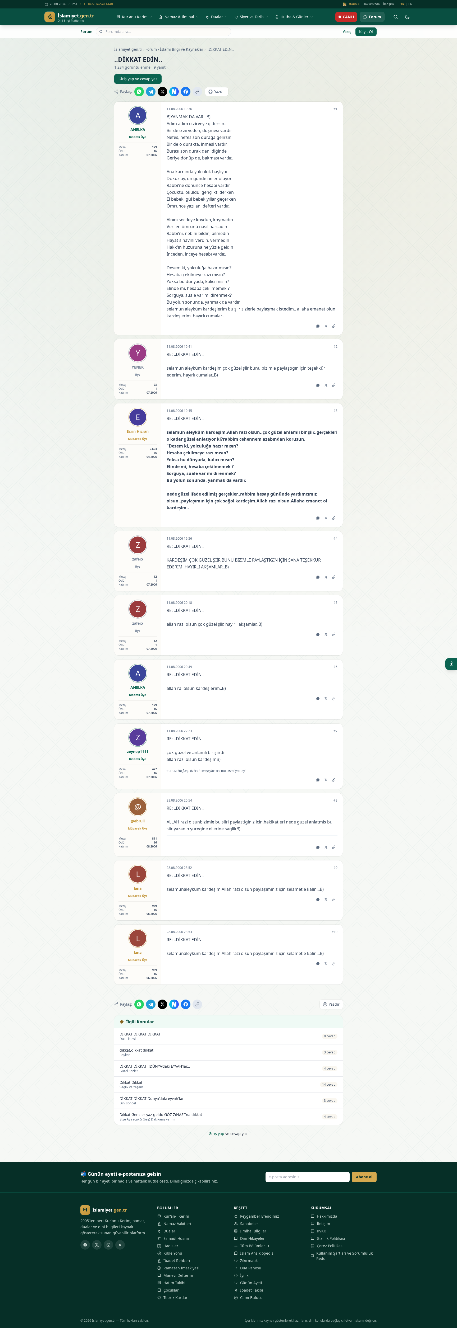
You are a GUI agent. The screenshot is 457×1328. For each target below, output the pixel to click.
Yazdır (219, 91)
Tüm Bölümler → (254, 1245)
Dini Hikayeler (252, 1238)
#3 (335, 411)
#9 (335, 868)
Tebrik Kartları (176, 1297)
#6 (335, 667)
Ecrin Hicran (138, 431)
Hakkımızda (371, 4)
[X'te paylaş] (162, 91)
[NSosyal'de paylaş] (174, 91)
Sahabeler (249, 1223)
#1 (335, 109)
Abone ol (364, 1176)
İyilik (244, 1275)
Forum (86, 31)
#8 (335, 800)
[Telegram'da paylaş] (151, 91)
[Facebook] (85, 1245)
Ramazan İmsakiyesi (181, 1267)
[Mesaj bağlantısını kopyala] (333, 326)
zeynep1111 (137, 751)
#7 (335, 731)
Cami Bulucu (251, 1297)
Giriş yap (216, 1133)
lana (137, 888)
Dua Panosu (250, 1267)
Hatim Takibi (174, 1282)
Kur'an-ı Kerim (176, 1216)
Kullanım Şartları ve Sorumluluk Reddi (344, 1256)
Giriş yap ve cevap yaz (137, 78)
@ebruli (138, 820)
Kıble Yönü (172, 1253)
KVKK (321, 1230)
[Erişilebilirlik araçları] (451, 664)
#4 (335, 538)
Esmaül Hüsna (176, 1238)
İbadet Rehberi (176, 1260)
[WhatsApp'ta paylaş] (139, 91)
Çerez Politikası (330, 1245)
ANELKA (137, 129)
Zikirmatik (249, 1260)
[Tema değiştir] (407, 17)
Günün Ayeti (251, 1282)
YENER (138, 367)
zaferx (137, 559)
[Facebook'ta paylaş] (185, 91)
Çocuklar (171, 1290)
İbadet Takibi (251, 1290)
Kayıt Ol (366, 31)
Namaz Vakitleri (177, 1223)
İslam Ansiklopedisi (257, 1253)
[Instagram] (108, 1245)
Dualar (169, 1230)
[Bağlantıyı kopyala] (197, 91)
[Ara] (395, 17)
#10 (334, 932)
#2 (335, 347)
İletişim (388, 4)
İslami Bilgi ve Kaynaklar (181, 49)
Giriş (347, 31)
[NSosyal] (120, 1245)
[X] (97, 1245)
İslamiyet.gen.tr (128, 49)
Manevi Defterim (178, 1275)
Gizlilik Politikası (331, 1238)
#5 (335, 603)
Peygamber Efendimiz (259, 1216)
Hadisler (170, 1245)
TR (402, 4)
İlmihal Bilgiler (253, 1230)
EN (410, 4)
